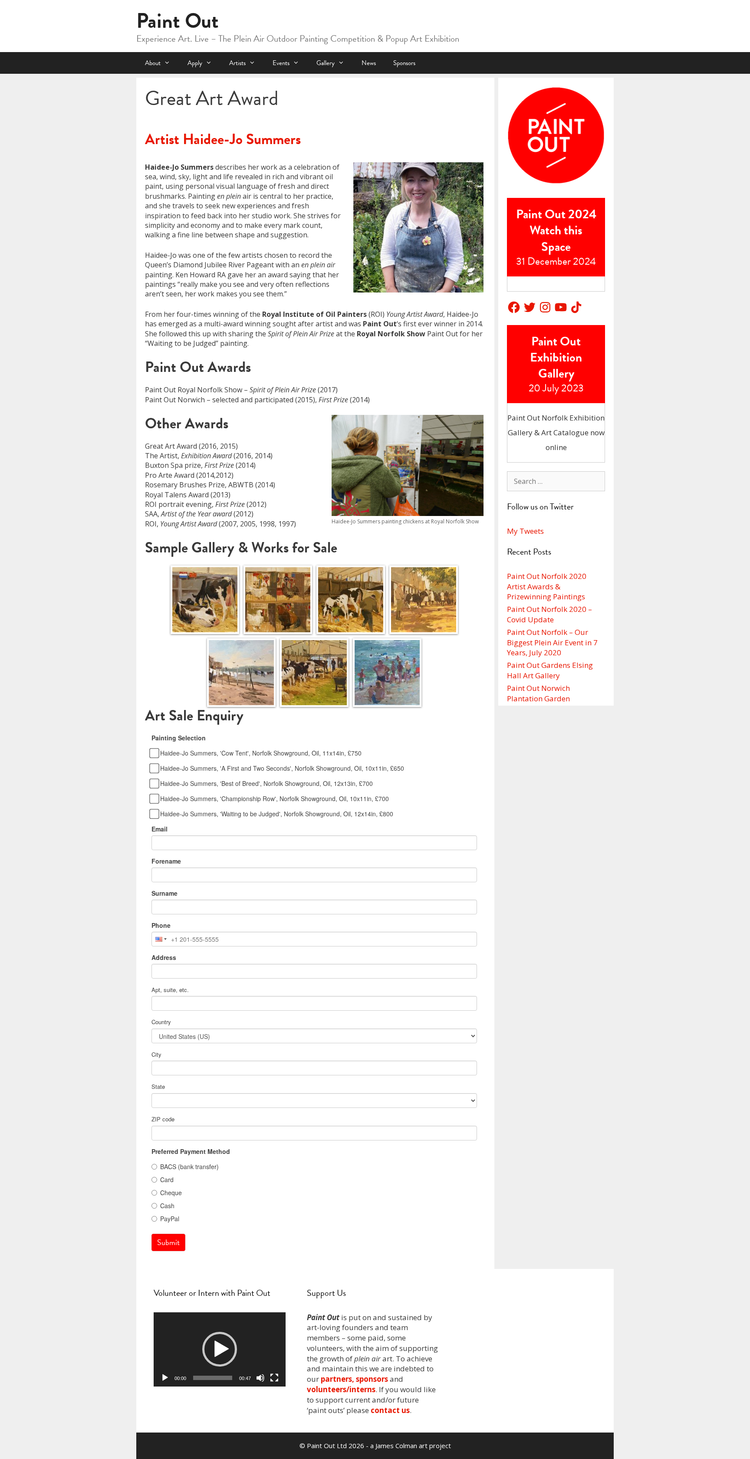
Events (281, 63)
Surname (164, 893)
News (369, 63)
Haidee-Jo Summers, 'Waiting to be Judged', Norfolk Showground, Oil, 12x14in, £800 (276, 813)
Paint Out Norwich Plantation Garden (538, 693)
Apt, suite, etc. (170, 990)
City (156, 1054)
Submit (168, 1242)
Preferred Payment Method (190, 1151)
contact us (390, 1410)
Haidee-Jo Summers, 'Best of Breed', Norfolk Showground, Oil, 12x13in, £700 (266, 783)
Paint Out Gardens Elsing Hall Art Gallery (550, 670)
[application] (220, 1349)
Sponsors (404, 63)
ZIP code (162, 1119)
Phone (161, 925)
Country (161, 1022)
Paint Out (177, 21)
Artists (237, 63)
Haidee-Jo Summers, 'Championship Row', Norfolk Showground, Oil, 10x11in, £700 (274, 798)
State (158, 1087)
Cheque (171, 1192)
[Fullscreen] (274, 1378)
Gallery (325, 63)
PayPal (169, 1218)
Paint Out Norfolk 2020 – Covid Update (549, 614)
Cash (167, 1205)
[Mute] (260, 1378)
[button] (219, 1349)
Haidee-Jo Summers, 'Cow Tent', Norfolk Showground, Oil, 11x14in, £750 (261, 753)
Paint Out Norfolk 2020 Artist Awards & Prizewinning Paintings (546, 586)
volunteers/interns (341, 1389)
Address (163, 957)
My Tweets (525, 531)
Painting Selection (178, 737)
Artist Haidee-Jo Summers (223, 139)
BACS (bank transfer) (189, 1166)
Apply (195, 63)
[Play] (165, 1378)
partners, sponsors (354, 1379)
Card (167, 1179)
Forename (166, 861)
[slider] (212, 1378)
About (153, 63)
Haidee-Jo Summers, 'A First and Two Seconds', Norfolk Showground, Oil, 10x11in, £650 (282, 768)
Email (159, 829)
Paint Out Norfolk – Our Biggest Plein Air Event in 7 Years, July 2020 (552, 642)
